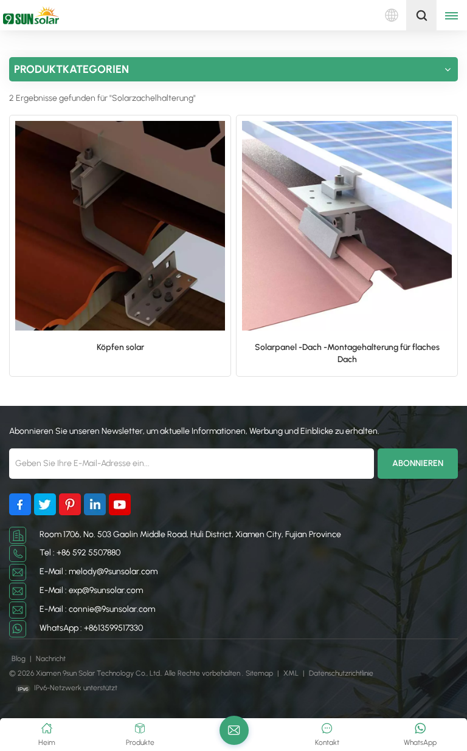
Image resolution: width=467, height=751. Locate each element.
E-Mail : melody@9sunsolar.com (98, 571)
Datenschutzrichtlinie (341, 673)
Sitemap (260, 673)
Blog (19, 658)
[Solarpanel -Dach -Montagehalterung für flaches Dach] (347, 226)
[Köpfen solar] (120, 226)
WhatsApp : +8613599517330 (91, 628)
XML (291, 673)
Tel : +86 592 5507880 (80, 552)
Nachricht (51, 658)
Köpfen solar (120, 347)
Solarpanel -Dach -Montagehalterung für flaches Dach (347, 353)
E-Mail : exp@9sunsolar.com (91, 590)
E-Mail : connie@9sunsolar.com (97, 609)
